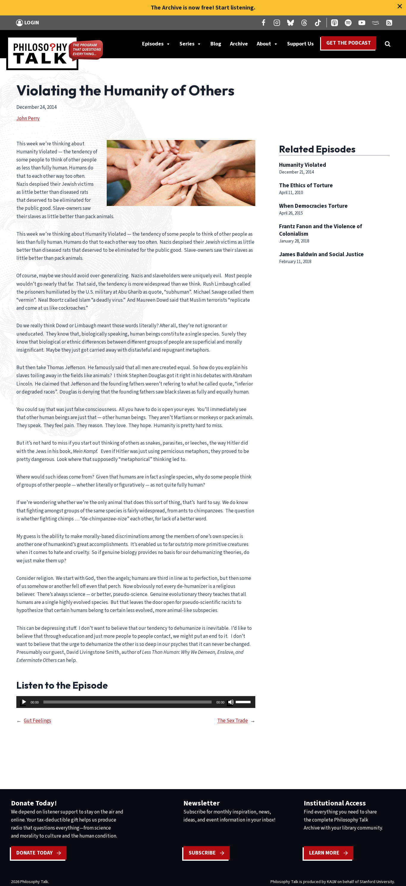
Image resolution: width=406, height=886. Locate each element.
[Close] (400, 6)
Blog (215, 44)
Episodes (152, 44)
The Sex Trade (232, 720)
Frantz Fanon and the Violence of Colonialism (320, 230)
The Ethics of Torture (306, 185)
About (264, 44)
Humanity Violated (302, 165)
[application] (135, 702)
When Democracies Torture (313, 206)
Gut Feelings (37, 720)
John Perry (28, 118)
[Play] (24, 702)
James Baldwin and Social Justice (321, 254)
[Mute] (231, 702)
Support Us (302, 45)
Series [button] (187, 44)
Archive (239, 44)
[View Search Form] (387, 44)
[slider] (244, 701)
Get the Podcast (348, 43)
